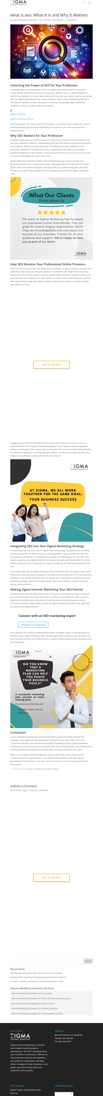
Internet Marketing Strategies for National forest (33, 1003)
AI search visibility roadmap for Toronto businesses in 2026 (37, 981)
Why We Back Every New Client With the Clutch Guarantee (36, 973)
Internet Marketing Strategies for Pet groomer (31, 993)
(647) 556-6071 (64, 1041)
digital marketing (18, 114)
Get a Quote (51, 364)
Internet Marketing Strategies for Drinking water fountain (37, 1013)
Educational (58, 20)
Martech (20, 1057)
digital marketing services (21, 119)
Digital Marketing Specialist (25, 20)
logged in (26, 790)
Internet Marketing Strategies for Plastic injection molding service (40, 998)
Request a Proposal (33, 624)
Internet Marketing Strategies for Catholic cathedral (34, 1008)
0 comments (71, 20)
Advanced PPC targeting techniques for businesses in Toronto (38, 977)
